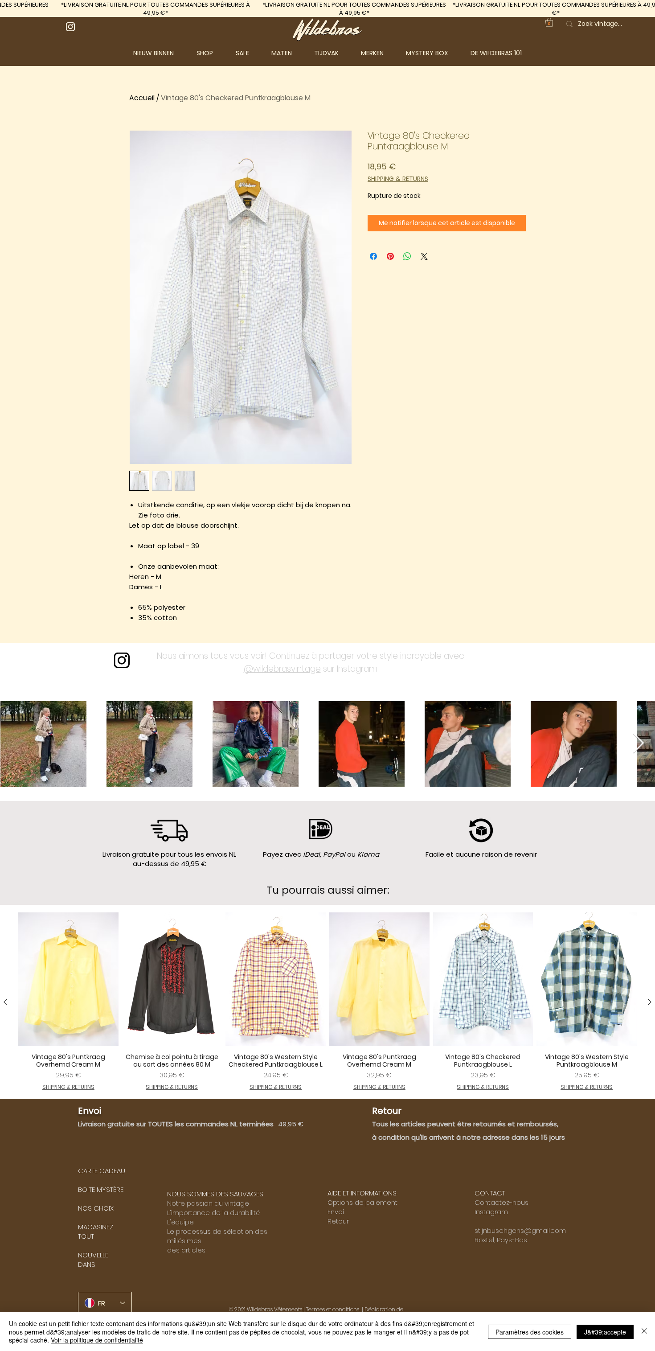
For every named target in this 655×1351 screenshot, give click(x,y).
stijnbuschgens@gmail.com (520, 1230)
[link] (549, 22)
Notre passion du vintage (208, 1203)
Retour (338, 1221)
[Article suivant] (649, 1002)
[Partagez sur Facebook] (373, 256)
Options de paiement (362, 1202)
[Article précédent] (5, 1002)
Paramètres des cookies (529, 1331)
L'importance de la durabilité (213, 1212)
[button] (211, 53)
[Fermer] (644, 1331)
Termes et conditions (332, 1309)
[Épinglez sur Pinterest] (390, 256)
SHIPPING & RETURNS (398, 179)
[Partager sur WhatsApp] (407, 256)
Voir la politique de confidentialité (97, 1339)
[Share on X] (424, 256)
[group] (327, 1002)
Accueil (142, 98)
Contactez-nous (501, 1202)
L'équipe (180, 1222)
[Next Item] (638, 744)
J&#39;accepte (605, 1331)
